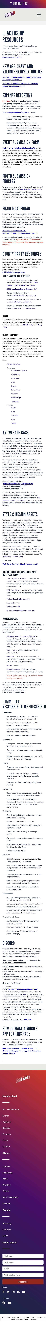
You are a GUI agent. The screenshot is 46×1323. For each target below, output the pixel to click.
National (6, 1203)
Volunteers (15, 401)
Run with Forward (10, 1109)
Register (6, 1128)
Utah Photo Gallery (14, 590)
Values (5, 1179)
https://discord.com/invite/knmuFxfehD (22, 989)
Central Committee (13, 364)
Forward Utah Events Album (30, 189)
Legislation (7, 1173)
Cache (13, 408)
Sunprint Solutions (13, 669)
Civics (5, 1140)
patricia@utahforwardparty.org (13, 272)
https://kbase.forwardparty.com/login (18, 484)
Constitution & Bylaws (19, 371)
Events (13, 386)
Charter (5, 1191)
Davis (13, 412)
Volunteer (6, 1122)
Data (13, 382)
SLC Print (10, 665)
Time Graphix (12, 650)
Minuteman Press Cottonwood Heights (21, 636)
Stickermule (11, 657)
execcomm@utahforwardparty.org (19, 302)
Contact (6, 1146)
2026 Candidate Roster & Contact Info (22, 289)
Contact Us (20, 3)
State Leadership (10, 1197)
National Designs (13, 603)
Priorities (14, 394)
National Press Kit (13, 607)
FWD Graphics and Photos (16, 579)
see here (27, 1019)
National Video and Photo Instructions (20, 611)
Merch (5, 1236)
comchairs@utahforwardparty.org (23, 295)
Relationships (16, 398)
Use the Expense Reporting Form (15, 112)
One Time (6, 1229)
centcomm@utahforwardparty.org (23, 308)
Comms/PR (15, 378)
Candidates (15, 374)
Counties (6, 1134)
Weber (13, 423)
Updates (6, 1166)
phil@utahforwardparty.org (12, 57)
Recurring (6, 1223)
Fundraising (15, 390)
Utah (13, 419)
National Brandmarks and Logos (18, 599)
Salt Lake (14, 415)
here (24, 994)
